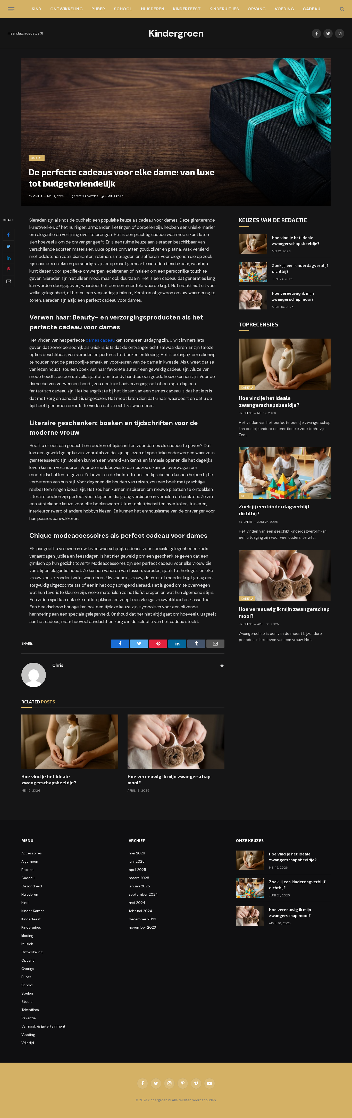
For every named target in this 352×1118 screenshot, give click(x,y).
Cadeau (311, 9)
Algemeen (29, 861)
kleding (27, 935)
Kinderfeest (187, 9)
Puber (98, 9)
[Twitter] (8, 246)
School (123, 9)
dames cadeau (100, 340)
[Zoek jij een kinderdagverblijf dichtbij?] (253, 272)
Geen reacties (87, 196)
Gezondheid (31, 886)
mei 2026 (137, 853)
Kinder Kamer (32, 911)
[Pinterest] (8, 269)
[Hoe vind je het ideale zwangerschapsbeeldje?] (69, 741)
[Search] (341, 9)
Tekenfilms (30, 1009)
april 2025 (137, 869)
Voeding (284, 9)
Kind (36, 9)
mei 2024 (137, 902)
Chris (37, 196)
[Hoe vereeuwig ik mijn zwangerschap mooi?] (176, 741)
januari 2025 (139, 886)
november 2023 (142, 927)
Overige (27, 968)
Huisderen (152, 9)
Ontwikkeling (66, 9)
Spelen (27, 993)
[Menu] (11, 9)
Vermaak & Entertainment (43, 1026)
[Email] (8, 281)
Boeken (27, 869)
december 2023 (142, 919)
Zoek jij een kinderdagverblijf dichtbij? (300, 268)
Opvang (257, 9)
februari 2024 (140, 911)
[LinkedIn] (8, 258)
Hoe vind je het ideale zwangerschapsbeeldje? (48, 779)
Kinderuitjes (224, 9)
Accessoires (31, 853)
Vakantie (28, 1018)
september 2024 (143, 894)
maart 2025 (139, 878)
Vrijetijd (27, 1042)
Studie (246, 496)
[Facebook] (8, 235)
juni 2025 (137, 861)
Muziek (27, 944)
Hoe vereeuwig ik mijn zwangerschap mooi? (169, 779)
